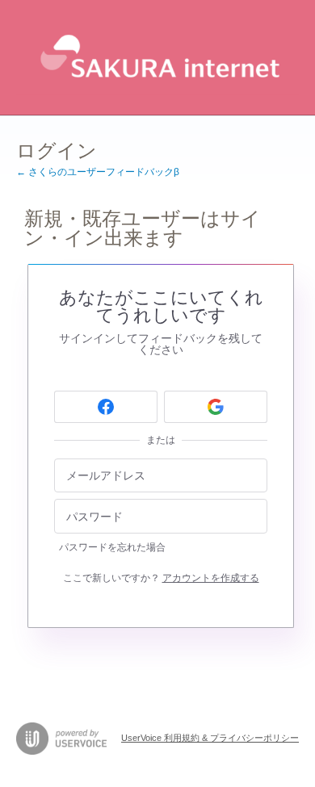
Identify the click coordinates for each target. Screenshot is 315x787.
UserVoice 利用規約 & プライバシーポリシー (210, 738)
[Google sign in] (215, 407)
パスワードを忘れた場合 (112, 547)
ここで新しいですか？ (161, 578)
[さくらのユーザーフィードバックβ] (157, 57)
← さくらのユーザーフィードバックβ (97, 172)
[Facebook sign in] (106, 407)
